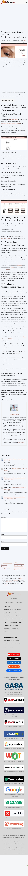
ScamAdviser (15, 580)
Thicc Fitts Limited (13, 119)
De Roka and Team (8, 459)
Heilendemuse (4, 123)
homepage (8, 269)
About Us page (21, 442)
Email (2, 541)
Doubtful (24, 40)
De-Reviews (14, 598)
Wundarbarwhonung (11, 123)
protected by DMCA (20, 837)
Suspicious (19, 265)
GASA (20, 578)
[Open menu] (26, 2)
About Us (5, 584)
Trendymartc (18, 123)
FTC (11, 338)
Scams (12, 267)
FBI (9, 338)
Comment (4, 517)
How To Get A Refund (5, 238)
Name (2, 534)
